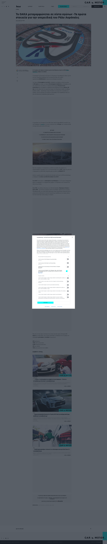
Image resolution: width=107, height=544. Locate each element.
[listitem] (53, 256)
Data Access (53, 306)
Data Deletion (47, 306)
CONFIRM (45, 302)
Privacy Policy (59, 306)
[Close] (73, 237)
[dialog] (53, 272)
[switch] (67, 259)
